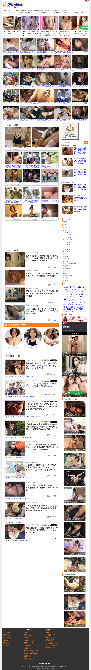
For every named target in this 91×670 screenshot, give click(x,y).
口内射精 (80, 299)
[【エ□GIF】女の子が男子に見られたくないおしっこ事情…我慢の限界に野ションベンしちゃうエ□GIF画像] (15, 455)
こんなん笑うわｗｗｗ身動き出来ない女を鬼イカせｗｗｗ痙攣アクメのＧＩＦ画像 (42, 487)
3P (64, 287)
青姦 (31, 437)
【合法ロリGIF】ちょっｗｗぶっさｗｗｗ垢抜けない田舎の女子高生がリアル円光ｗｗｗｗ (75, 536)
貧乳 (21, 540)
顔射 (71, 311)
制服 (15, 540)
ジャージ (10, 376)
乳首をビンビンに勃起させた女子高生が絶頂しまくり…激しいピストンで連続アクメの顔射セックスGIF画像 (80, 151)
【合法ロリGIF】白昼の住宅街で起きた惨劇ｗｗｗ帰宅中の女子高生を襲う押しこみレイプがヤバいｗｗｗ (75, 519)
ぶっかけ (65, 247)
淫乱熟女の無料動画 (50, 639)
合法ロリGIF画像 (68, 263)
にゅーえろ (5, 639)
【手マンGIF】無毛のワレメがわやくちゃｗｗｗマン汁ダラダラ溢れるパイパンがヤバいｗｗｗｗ (75, 553)
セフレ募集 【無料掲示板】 (30, 653)
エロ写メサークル (28, 634)
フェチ (20, 376)
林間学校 (28, 376)
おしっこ (65, 230)
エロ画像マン (27, 648)
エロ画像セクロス (28, 642)
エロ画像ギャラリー (29, 640)
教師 (19, 437)
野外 (50, 435)
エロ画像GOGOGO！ (29, 639)
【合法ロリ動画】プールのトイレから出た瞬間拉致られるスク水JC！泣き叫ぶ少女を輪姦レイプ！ (75, 625)
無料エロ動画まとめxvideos (52, 643)
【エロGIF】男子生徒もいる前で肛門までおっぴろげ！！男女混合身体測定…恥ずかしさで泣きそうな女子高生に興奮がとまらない (75, 467)
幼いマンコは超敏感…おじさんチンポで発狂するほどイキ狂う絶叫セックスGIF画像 (80, 161)
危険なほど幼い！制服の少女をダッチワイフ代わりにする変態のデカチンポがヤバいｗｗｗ (42, 530)
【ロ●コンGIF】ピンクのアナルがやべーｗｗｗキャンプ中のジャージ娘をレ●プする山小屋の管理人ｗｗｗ (41, 406)
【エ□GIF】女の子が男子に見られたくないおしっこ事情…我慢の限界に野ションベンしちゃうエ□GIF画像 (42, 447)
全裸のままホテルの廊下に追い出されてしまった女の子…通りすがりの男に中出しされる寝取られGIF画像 (42, 258)
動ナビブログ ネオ (50, 635)
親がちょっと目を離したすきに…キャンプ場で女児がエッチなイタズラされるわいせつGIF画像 (80, 172)
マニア (25, 457)
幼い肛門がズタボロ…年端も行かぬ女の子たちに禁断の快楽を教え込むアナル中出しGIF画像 (75, 415)
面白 (64, 280)
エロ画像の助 (27, 645)
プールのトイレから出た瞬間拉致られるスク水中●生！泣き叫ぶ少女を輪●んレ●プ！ (80, 198)
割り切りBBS (27, 656)
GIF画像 (10, 396)
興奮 (32, 376)
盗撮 (64, 270)
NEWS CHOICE (6, 631)
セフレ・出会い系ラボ (8, 637)
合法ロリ (26, 396)
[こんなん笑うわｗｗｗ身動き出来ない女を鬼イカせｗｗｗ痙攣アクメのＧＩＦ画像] (15, 496)
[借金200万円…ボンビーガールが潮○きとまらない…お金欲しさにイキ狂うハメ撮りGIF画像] (15, 319)
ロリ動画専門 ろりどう (51, 634)
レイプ (50, 414)
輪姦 (77, 309)
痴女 (71, 307)
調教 (18, 540)
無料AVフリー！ (49, 640)
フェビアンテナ (6, 643)
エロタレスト (6, 634)
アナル (65, 227)
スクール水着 (48, 394)
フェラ (65, 244)
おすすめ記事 (52, 455)
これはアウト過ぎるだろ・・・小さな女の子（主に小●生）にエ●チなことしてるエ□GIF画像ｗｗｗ (42, 508)
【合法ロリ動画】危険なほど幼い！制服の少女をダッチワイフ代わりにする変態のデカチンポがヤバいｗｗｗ (75, 608)
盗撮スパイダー (28, 660)
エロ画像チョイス (28, 643)
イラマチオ (66, 291)
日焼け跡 (77, 304)
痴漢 (75, 307)
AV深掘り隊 (48, 631)
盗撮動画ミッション (50, 647)
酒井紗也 (24, 540)
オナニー (65, 232)
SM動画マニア (49, 632)
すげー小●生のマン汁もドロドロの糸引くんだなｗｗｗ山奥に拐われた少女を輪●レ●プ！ (80, 209)
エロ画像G (26, 637)
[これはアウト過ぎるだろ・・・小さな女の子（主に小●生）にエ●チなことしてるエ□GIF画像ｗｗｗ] (15, 516)
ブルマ (65, 249)
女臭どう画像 (27, 658)
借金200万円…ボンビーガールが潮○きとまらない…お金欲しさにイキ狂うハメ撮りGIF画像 (42, 311)
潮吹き (65, 268)
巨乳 (64, 266)
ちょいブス (66, 239)
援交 (69, 304)
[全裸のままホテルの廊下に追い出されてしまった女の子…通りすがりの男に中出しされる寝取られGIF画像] (15, 266)
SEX (11, 437)
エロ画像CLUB (27, 635)
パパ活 (76, 294)
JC (13, 417)
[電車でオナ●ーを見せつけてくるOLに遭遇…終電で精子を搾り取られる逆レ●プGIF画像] (15, 302)
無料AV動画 (48, 642)
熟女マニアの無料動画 (51, 645)
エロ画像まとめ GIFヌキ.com (31, 647)
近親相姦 (65, 275)
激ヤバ (66, 307)
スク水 (16, 396)
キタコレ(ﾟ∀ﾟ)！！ (7, 635)
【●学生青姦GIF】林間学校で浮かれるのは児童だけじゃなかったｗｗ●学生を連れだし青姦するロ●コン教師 (41, 426)
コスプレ (65, 235)
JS (13, 396)
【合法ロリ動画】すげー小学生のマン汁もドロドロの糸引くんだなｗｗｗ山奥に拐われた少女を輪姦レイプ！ (75, 590)
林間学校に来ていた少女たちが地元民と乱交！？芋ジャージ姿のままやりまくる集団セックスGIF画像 (42, 365)
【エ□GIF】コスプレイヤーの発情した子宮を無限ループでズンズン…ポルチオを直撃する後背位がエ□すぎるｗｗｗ (42, 467)
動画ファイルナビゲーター (52, 637)
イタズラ (82, 289)
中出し (65, 256)
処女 (64, 261)
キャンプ (17, 417)
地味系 (74, 302)
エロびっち (27, 632)
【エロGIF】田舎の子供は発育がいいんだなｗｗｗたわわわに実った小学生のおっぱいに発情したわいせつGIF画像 (75, 571)
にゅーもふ (53, 284)
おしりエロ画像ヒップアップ (31, 650)
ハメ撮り (82, 291)
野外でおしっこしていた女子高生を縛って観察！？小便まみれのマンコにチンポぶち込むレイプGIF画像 (75, 484)
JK (55, 538)
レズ (64, 254)
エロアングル (27, 631)
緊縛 (64, 273)
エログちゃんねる (7, 632)
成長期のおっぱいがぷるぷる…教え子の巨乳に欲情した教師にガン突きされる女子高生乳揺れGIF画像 (75, 501)
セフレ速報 (27, 655)
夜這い (78, 302)
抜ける (21, 457)
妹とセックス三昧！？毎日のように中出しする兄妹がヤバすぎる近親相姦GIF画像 (75, 450)
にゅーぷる (53, 267)
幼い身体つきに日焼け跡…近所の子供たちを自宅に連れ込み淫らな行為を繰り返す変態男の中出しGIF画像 (75, 432)
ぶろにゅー (5, 645)
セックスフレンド (28, 652)
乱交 (50, 374)
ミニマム (12, 540)
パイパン (15, 376)
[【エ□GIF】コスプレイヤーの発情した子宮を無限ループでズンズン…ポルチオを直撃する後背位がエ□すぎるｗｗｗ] (15, 475)
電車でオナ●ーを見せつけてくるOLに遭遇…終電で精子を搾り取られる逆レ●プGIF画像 (42, 293)
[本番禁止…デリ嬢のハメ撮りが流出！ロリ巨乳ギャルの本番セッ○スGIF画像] (15, 284)
